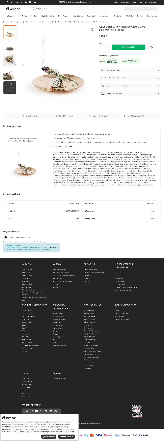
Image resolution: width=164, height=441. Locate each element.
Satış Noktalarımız (28, 284)
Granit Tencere (27, 342)
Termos (24, 351)
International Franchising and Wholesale (34, 298)
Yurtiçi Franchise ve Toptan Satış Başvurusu (32, 294)
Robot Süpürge (57, 314)
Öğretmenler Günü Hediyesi (93, 351)
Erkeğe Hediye (88, 366)
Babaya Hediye (88, 313)
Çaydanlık (25, 325)
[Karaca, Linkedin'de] (51, 411)
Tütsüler (117, 311)
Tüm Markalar (88, 278)
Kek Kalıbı (25, 334)
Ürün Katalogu (26, 287)
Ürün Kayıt (56, 287)
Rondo (55, 340)
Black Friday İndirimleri (91, 357)
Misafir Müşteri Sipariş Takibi (62, 281)
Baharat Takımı (27, 348)
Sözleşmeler (119, 279)
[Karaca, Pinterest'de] (46, 411)
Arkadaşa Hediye (89, 319)
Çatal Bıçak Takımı (28, 316)
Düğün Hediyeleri (89, 337)
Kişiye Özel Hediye (90, 340)
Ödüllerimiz (25, 278)
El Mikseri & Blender (59, 319)
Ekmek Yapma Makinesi (60, 337)
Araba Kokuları (119, 316)
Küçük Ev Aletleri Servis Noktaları (63, 275)
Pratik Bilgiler (26, 387)
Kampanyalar (88, 275)
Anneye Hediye (88, 311)
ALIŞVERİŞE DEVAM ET (82, 3)
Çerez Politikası (119, 282)
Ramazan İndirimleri (90, 354)
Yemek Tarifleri (27, 382)
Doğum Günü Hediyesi (91, 331)
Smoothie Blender (58, 328)
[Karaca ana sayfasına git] (31, 404)
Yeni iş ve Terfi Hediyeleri (92, 334)
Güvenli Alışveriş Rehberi (123, 290)
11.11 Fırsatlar (87, 369)
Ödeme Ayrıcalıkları (59, 379)
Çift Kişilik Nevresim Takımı (30, 345)
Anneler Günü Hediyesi (91, 345)
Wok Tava (25, 337)
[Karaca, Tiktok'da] (32, 411)
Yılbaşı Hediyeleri (89, 348)
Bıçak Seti (25, 328)
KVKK (116, 276)
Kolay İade (87, 281)
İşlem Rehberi (57, 278)
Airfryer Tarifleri (27, 384)
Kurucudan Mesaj (27, 275)
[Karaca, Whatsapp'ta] (55, 411)
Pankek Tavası (26, 340)
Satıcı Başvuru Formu (28, 290)
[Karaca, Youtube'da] (36, 411)
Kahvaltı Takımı (27, 313)
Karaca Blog (26, 379)
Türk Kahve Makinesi (59, 346)
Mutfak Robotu (57, 322)
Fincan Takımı (26, 319)
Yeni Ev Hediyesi (89, 360)
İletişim (24, 300)
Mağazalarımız (27, 281)
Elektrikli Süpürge (58, 317)
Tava (54, 343)
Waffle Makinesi (58, 325)
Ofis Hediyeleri (88, 328)
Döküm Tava (26, 331)
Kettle (55, 331)
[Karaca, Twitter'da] (41, 411)
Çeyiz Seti (87, 342)
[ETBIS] (133, 411)
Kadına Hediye (88, 363)
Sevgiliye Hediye (89, 316)
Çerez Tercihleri (120, 284)
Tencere (55, 334)
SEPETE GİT (82, 9)
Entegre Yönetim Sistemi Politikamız (126, 287)
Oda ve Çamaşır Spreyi (122, 319)
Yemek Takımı (26, 311)
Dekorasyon (25, 393)
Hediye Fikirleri (26, 396)
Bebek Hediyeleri (89, 322)
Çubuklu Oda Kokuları (121, 313)
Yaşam (24, 390)
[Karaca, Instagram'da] (27, 411)
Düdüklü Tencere (27, 322)
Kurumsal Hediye (89, 325)
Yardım (55, 284)
